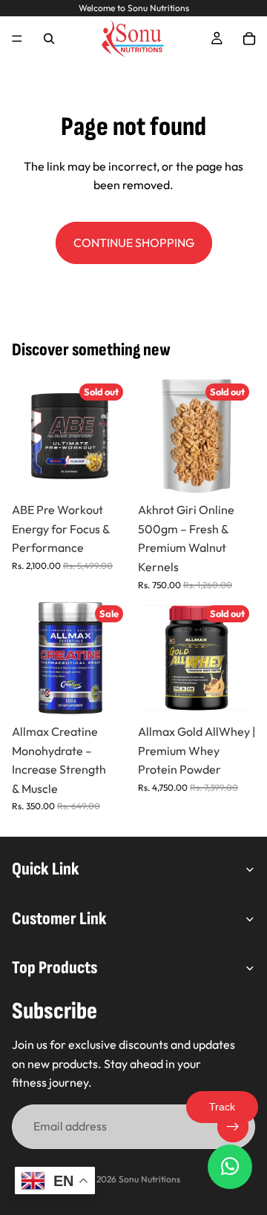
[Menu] (17, 39)
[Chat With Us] (230, 1167)
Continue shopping (133, 242)
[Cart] (249, 38)
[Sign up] (232, 1126)
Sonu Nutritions (149, 1179)
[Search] (49, 38)
